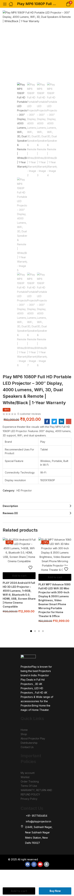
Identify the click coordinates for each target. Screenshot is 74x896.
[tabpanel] (19, 577)
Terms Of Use (29, 785)
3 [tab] (39, 631)
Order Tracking (30, 781)
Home (24, 729)
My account (27, 772)
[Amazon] (46, 864)
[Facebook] (27, 864)
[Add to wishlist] (31, 567)
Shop (24, 734)
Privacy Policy (29, 798)
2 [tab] (35, 631)
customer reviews (29, 413)
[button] (63, 4)
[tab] (37, 505)
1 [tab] (31, 631)
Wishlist (25, 777)
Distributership (29, 742)
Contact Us (27, 747)
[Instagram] (34, 864)
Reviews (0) (10, 513)
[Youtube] (40, 864)
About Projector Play (33, 738)
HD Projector (24, 490)
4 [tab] (43, 631)
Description (10, 505)
